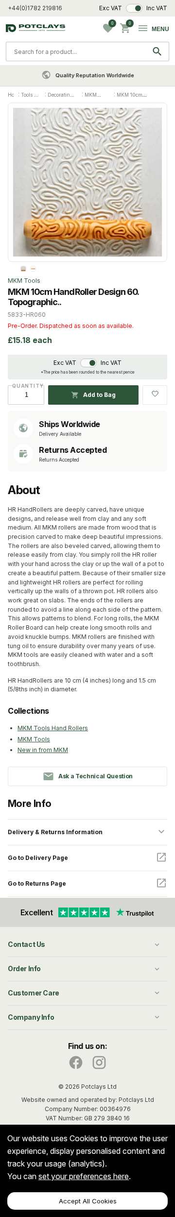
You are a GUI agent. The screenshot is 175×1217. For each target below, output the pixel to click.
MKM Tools (34, 739)
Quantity (26, 386)
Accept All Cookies (88, 1201)
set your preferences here (83, 1176)
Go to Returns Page (37, 883)
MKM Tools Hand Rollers (53, 728)
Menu (160, 29)
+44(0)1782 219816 (35, 8)
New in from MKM (43, 750)
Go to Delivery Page (38, 857)
